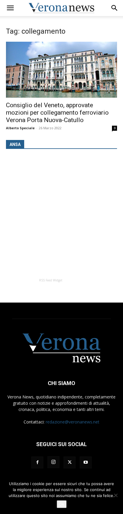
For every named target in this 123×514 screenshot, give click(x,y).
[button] (10, 8)
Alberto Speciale (20, 128)
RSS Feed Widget (50, 280)
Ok (61, 504)
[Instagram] (53, 462)
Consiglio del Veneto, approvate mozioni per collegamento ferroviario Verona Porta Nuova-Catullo (57, 113)
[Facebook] (37, 462)
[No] (116, 495)
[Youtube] (86, 462)
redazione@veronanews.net (72, 422)
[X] (70, 462)
